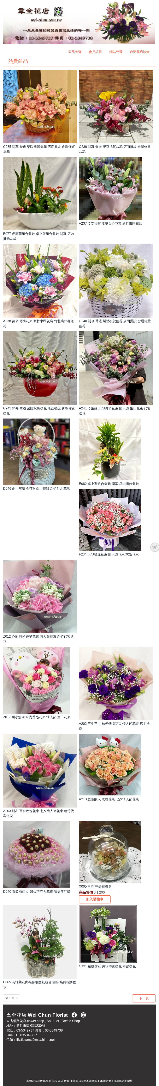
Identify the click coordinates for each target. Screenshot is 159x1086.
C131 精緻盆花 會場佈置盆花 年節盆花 (107, 966)
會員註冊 (95, 52)
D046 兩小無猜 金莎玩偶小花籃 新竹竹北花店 (36, 488)
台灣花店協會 (140, 52)
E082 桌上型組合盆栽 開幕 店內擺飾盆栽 (109, 484)
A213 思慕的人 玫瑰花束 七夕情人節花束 (109, 799)
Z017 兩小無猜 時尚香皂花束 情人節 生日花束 (36, 717)
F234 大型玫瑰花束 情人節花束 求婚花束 (109, 554)
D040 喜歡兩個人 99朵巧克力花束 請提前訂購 (36, 891)
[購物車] (155, 547)
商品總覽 (75, 52)
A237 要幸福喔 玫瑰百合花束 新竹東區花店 (110, 223)
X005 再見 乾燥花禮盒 (95, 886)
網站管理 (116, 52)
